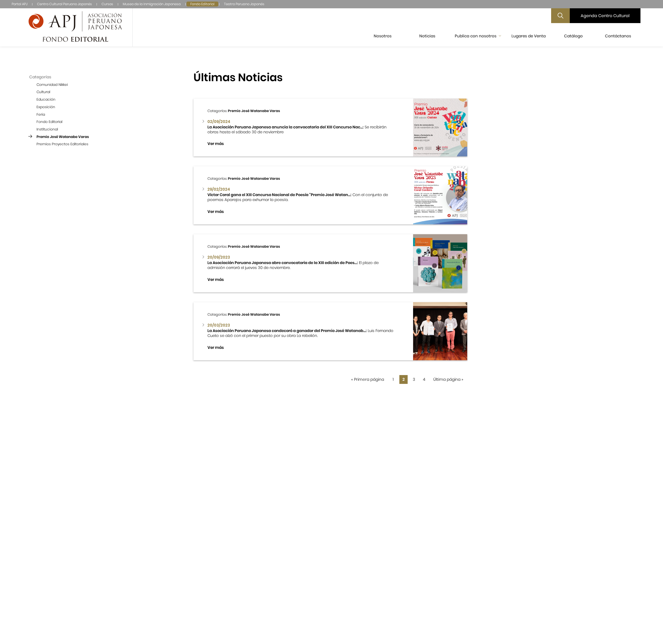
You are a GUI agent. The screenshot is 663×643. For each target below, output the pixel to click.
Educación (46, 99)
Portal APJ (19, 4)
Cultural (43, 91)
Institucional (47, 129)
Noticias (427, 36)
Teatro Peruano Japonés (244, 4)
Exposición (46, 107)
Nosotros (383, 36)
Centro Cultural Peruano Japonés (64, 4)
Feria (41, 114)
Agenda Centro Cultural (605, 16)
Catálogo (573, 36)
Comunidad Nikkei (52, 84)
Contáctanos (618, 36)
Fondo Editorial (202, 4)
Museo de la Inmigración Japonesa (152, 4)
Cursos (107, 4)
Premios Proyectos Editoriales (62, 144)
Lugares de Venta (528, 36)
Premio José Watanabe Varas (63, 136)
